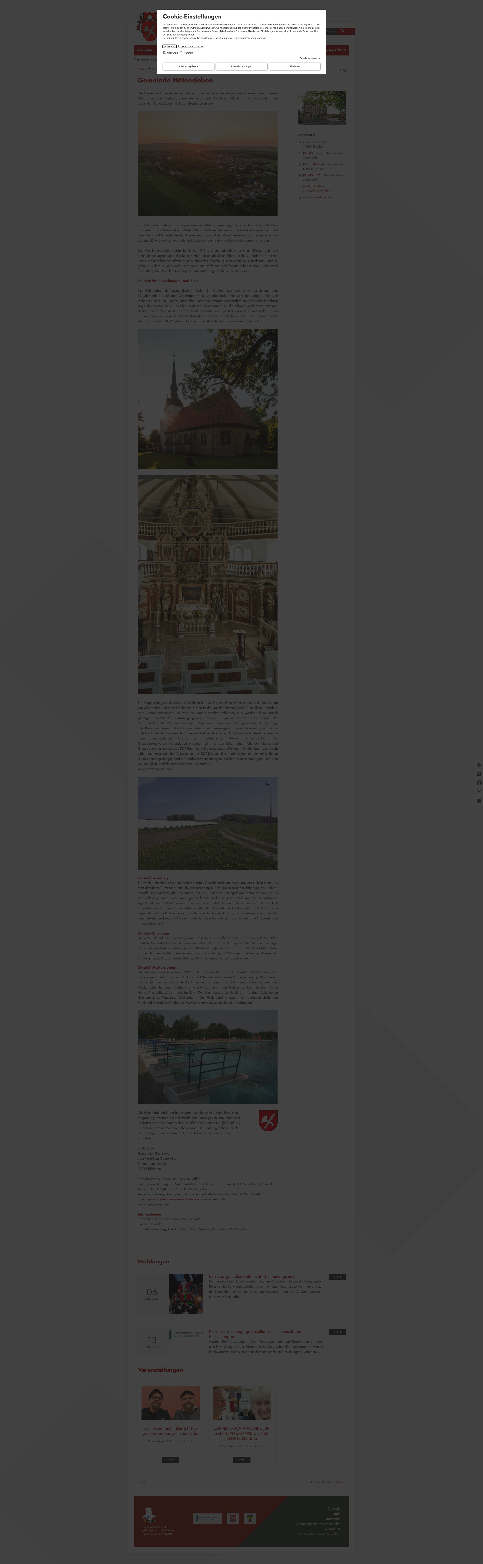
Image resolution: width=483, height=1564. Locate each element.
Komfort (188, 53)
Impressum (169, 46)
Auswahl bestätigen (241, 66)
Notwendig (172, 53)
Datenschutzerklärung (191, 46)
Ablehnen (294, 66)
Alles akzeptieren (188, 66)
